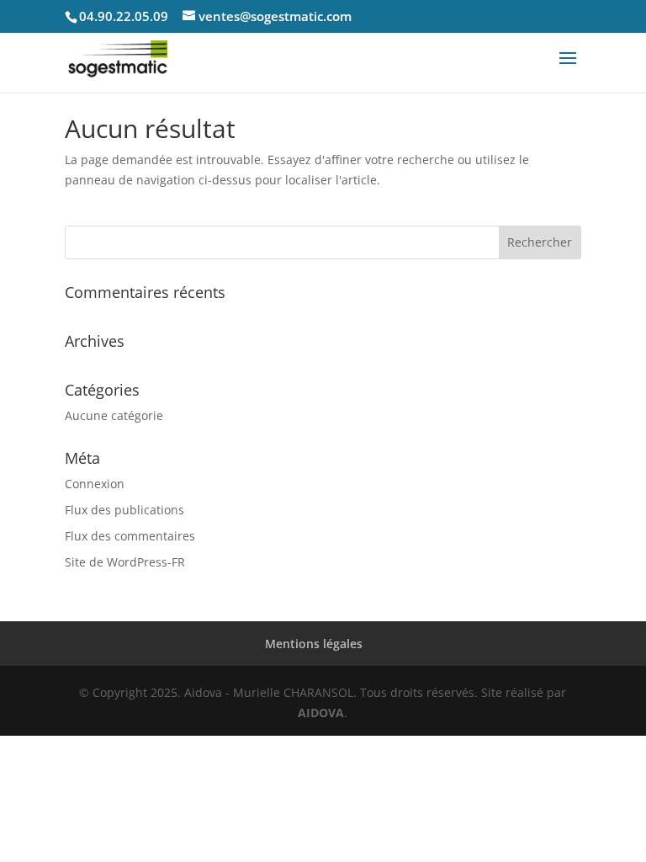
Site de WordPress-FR (125, 562)
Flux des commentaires (130, 536)
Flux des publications (124, 510)
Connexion (94, 484)
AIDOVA (321, 713)
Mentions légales (314, 644)
